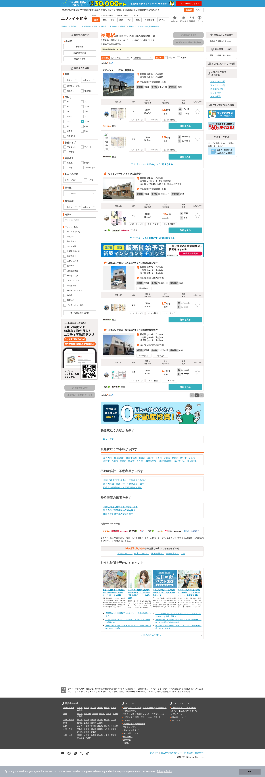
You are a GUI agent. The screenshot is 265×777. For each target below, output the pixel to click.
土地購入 (127, 720)
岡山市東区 (119, 458)
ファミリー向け (217, 85)
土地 (183, 553)
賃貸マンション (134, 708)
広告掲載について (178, 717)
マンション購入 (129, 714)
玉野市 (158, 458)
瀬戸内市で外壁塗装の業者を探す (119, 510)
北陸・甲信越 (68, 720)
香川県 (80, 732)
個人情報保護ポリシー (171, 752)
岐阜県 (86, 723)
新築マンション (124, 553)
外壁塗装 (127, 740)
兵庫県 (86, 726)
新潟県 (80, 720)
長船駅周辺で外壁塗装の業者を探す (120, 506)
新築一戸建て (157, 553)
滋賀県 (100, 726)
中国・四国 (67, 729)
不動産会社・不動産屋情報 (134, 724)
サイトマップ (176, 720)
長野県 (93, 720)
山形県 (113, 708)
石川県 (106, 720)
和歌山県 (114, 726)
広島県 (80, 729)
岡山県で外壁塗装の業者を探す (118, 514)
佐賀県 (86, 735)
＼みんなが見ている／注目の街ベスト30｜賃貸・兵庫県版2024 (164, 592)
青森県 (86, 708)
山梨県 (86, 720)
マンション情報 (129, 727)
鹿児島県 (80, 738)
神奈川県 (87, 714)
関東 (65, 714)
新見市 (191, 458)
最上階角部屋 (216, 89)
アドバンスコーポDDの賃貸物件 (118, 70)
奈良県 (106, 726)
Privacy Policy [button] (164, 771)
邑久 (105, 439)
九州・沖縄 (67, 735)
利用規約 (188, 752)
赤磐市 (114, 461)
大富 (111, 439)
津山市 (150, 458)
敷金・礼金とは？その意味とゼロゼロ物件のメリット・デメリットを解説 (114, 592)
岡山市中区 (192, 461)
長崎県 (93, 735)
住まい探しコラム (130, 733)
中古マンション (141, 553)
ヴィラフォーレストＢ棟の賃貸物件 (125, 173)
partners (62, 771)
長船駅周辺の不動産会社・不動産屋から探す (124, 480)
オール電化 (215, 96)
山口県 (106, 729)
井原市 (175, 458)
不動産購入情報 (129, 711)
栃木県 (115, 714)
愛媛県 (86, 732)
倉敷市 (142, 458)
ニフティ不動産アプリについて (184, 711)
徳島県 (113, 729)
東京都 (80, 714)
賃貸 (125, 708)
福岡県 (80, 735)
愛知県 (80, 723)
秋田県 (106, 708)
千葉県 (102, 714)
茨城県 (108, 714)
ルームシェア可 (217, 81)
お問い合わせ (176, 714)
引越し (126, 743)
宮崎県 (113, 735)
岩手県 (93, 708)
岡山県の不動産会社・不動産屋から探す (122, 487)
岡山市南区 (131, 458)
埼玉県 (95, 714)
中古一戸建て (172, 553)
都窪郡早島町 (165, 461)
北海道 (80, 708)
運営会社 (154, 752)
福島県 (80, 710)
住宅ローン (127, 737)
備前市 (106, 461)
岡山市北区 (179, 461)
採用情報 (199, 752)
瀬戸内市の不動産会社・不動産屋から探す (123, 484)
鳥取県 (93, 729)
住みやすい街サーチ (131, 730)
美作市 (131, 461)
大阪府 (80, 726)
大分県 (106, 735)
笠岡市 (167, 458)
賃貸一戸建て (161, 708)
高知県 (93, 732)
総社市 (183, 458)
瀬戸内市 (107, 458)
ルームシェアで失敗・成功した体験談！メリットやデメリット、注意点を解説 (189, 592)
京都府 (93, 726)
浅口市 (139, 461)
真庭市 (123, 461)
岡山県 (86, 729)
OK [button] (250, 771)
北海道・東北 (68, 708)
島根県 (100, 729)
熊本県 (100, 735)
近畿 (65, 726)
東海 (65, 723)
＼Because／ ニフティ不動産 (183, 708)
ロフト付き (215, 93)
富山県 (100, 720)
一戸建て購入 (128, 717)
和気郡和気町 (151, 461)
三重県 (100, 723)
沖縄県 (88, 738)
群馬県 (80, 716)
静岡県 (93, 723)
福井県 (113, 720)
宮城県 (100, 708)
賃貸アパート (148, 708)
